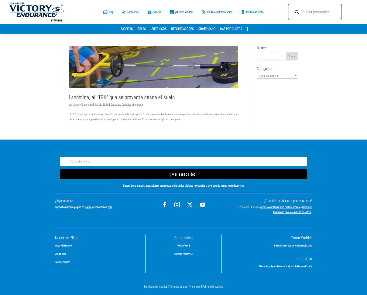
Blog (111, 12)
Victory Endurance (83, 104)
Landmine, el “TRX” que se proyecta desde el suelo (122, 97)
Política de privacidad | (156, 286)
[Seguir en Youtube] (202, 204)
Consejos (115, 104)
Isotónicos (159, 29)
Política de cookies (212, 286)
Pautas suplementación (219, 12)
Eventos (156, 12)
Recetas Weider (62, 262)
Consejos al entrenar (132, 104)
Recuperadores (182, 29)
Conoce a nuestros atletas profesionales (293, 245)
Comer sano (206, 29)
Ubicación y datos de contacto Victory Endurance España (285, 266)
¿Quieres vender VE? (183, 254)
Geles (141, 29)
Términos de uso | (179, 286)
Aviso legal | (195, 286)
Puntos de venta (255, 12)
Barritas (127, 29)
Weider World (183, 245)
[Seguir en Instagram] (177, 204)
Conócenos (133, 12)
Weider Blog (60, 254)
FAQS (88, 207)
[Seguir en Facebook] (164, 204)
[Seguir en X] (189, 204)
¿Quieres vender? (184, 12)
